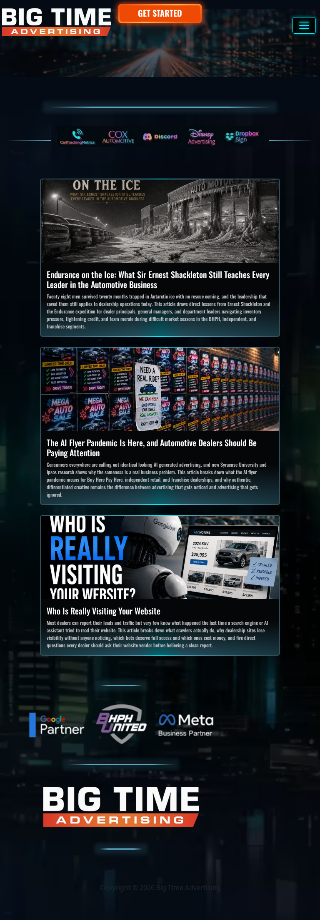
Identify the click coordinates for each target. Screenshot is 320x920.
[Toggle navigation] (304, 25)
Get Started (160, 13)
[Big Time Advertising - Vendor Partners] (160, 136)
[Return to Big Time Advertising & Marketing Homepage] (56, 22)
